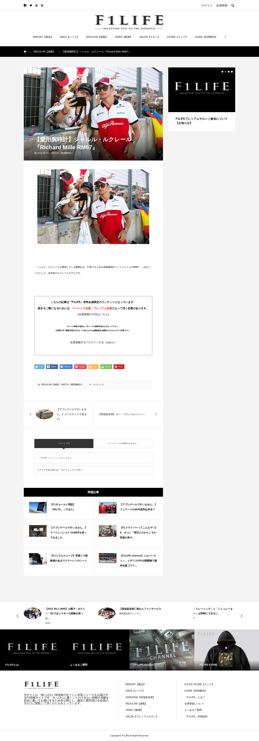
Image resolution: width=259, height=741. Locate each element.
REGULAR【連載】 (97, 36)
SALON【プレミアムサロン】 (142, 716)
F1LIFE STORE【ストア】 (199, 684)
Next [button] (241, 616)
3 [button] (229, 72)
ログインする (102, 342)
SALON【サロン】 (149, 36)
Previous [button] (17, 616)
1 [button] (222, 72)
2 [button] (225, 72)
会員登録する (78, 342)
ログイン (65, 470)
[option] (211, 99)
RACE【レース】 (69, 36)
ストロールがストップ (209, 608)
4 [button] (232, 72)
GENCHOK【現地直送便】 (140, 697)
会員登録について (194, 703)
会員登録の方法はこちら (93, 314)
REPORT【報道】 (43, 36)
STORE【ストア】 (177, 36)
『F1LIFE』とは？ (194, 697)
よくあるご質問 (193, 710)
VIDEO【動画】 (123, 36)
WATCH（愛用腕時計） (62, 153)
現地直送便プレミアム (59, 613)
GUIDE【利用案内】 (206, 36)
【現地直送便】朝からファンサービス (70, 608)
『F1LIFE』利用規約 (196, 716)
